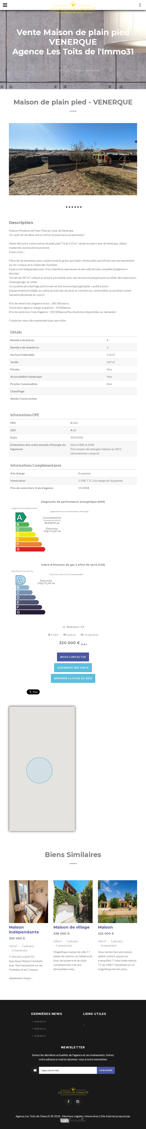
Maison (105, 927)
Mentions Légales (72, 1116)
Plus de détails (28, 901)
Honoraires (92, 1116)
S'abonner (106, 1070)
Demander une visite (73, 667)
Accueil (51, 70)
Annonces (65, 70)
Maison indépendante (24, 929)
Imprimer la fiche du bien (73, 678)
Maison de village (71, 927)
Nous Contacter (73, 656)
